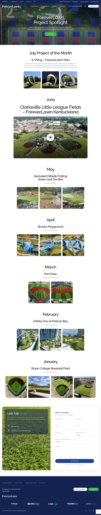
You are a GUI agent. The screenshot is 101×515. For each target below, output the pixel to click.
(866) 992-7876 (15, 426)
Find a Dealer (50, 34)
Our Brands (34, 6)
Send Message (74, 461)
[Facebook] (86, 510)
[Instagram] (93, 510)
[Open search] (85, 6)
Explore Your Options (64, 1)
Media (54, 6)
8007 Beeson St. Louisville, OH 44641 (11, 489)
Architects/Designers (75, 6)
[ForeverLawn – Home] (10, 6)
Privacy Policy (81, 464)
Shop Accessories (80, 489)
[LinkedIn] (89, 510)
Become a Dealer (85, 1)
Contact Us (93, 6)
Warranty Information (7, 482)
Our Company (45, 6)
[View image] (32, 79)
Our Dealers (42, 482)
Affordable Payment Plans (31, 482)
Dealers (62, 6)
